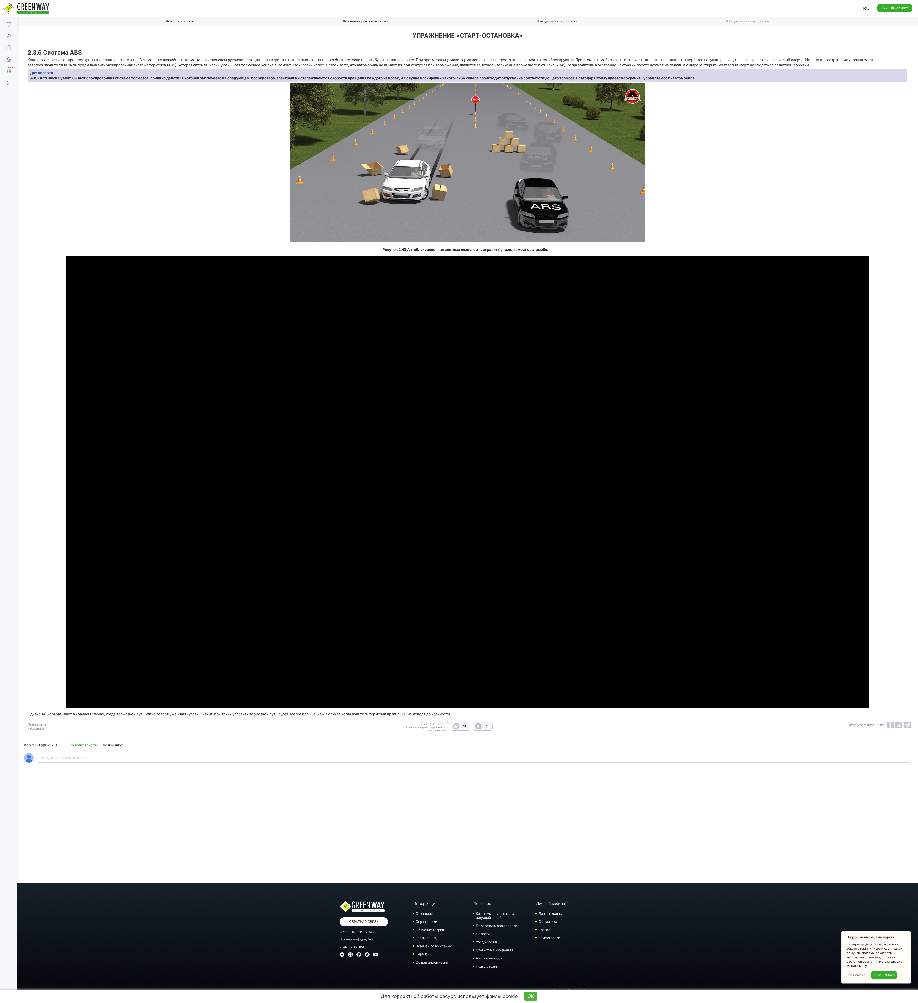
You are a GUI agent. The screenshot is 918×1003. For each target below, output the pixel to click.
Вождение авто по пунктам (365, 21)
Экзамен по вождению (434, 946)
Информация (425, 903)
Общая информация (432, 962)
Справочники (426, 922)
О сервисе (424, 913)
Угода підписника (352, 946)
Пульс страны (487, 966)
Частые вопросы (489, 958)
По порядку (112, 745)
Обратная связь (363, 922)
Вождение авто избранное (747, 21)
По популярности (83, 745)
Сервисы (423, 954)
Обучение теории (430, 930)
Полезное (482, 903)
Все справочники (180, 21)
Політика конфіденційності (358, 939)
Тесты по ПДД (427, 938)
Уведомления (487, 942)
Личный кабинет (894, 8)
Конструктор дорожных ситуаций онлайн (495, 915)
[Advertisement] (467, 835)
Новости (483, 934)
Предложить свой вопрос (496, 926)
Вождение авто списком (557, 21)
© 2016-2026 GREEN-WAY (357, 932)
